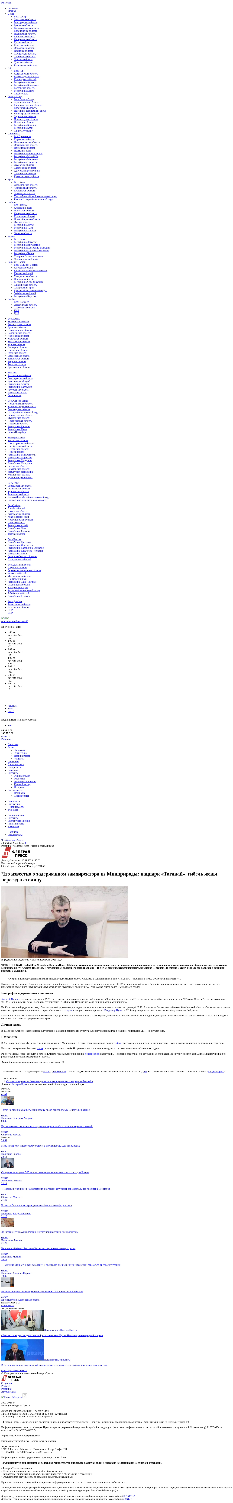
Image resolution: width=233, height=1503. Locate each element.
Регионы (6, 2)
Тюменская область (24, 193)
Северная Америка (23, 1118)
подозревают (92, 1053)
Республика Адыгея (25, 82)
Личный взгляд (22, 784)
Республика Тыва (23, 227)
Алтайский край (23, 207)
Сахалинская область (25, 284)
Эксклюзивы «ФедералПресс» (60, 1330)
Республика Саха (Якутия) (28, 282)
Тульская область (23, 62)
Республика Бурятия (25, 296)
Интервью (19, 787)
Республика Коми (23, 127)
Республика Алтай (24, 224)
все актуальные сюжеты (14, 1370)
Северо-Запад (15, 96)
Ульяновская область (25, 173)
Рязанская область (23, 50)
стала (40, 1048)
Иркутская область (24, 210)
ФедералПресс (216, 1071)
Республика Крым (24, 90)
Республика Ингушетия (27, 244)
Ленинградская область (26, 113)
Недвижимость (22, 755)
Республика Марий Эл (26, 156)
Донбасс (12, 299)
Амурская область (23, 267)
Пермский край (22, 150)
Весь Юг (18, 70)
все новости (7, 1305)
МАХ (46, 1071)
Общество (13, 761)
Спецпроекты (15, 790)
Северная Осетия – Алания (28, 256)
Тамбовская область (25, 56)
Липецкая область (23, 45)
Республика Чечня (24, 253)
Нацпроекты (14, 767)
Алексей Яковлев (10, 999)
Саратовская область (25, 167)
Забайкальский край (25, 293)
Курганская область (24, 190)
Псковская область (24, 122)
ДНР (16, 313)
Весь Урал (19, 182)
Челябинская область (25, 187)
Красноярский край (24, 216)
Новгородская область (26, 119)
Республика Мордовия (26, 159)
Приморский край (24, 279)
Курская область (23, 42)
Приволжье (14, 133)
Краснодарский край (25, 79)
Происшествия (16, 764)
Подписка (19, 793)
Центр (11, 13)
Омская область (22, 222)
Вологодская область (25, 108)
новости (5, 736)
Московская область (25, 19)
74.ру (118, 1043)
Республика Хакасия (25, 230)
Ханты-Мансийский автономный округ (35, 196)
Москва (12, 11)
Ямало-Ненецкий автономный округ (34, 199)
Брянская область (23, 25)
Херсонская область (25, 307)
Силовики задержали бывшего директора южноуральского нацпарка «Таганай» (49, 1081)
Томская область (23, 233)
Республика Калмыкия (26, 85)
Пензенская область (24, 147)
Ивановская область (25, 33)
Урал (10, 179)
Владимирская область (26, 28)
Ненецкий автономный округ (30, 110)
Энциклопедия (22, 775)
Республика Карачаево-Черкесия (31, 250)
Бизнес (11, 747)
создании (69, 1010)
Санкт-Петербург (23, 130)
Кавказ (11, 236)
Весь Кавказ (20, 239)
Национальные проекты (57, 1359)
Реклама (12, 705)
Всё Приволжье (22, 136)
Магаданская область (25, 276)
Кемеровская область (25, 213)
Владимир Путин (113, 1010)
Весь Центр (20, 16)
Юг (9, 68)
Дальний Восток (17, 262)
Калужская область (24, 36)
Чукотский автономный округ (30, 290)
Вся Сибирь (20, 205)
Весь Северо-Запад (24, 99)
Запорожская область (25, 304)
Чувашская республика (26, 176)
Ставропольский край (26, 259)
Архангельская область (26, 102)
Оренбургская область (26, 145)
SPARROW (128, 1496)
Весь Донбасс (21, 302)
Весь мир (13, 8)
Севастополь (21, 93)
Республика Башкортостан (28, 153)
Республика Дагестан (25, 242)
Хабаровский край (24, 287)
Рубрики (6, 739)
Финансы (19, 758)
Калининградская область (28, 105)
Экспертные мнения (25, 781)
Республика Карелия (25, 125)
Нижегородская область (27, 142)
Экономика (20, 750)
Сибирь (12, 202)
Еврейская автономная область (30, 270)
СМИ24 (127, 1499)
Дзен (144, 1071)
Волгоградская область (26, 76)
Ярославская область (25, 65)
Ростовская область (24, 88)
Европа (17, 1154)
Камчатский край (23, 273)
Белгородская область (25, 22)
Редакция (6, 1388)
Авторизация (8, 1391)
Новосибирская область (27, 219)
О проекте (6, 1383)
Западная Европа (22, 1213)
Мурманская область (25, 116)
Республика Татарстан (26, 162)
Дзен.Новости (58, 1071)
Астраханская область (26, 73)
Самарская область (24, 165)
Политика (13, 744)
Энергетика (20, 753)
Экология (13, 770)
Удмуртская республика (27, 170)
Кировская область (24, 139)
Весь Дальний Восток (26, 264)
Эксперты (13, 773)
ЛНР (16, 310)
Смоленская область (25, 53)
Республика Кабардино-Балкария (32, 247)
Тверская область (23, 59)
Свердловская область (26, 185)
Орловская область (24, 48)
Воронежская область (25, 30)
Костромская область (25, 39)
